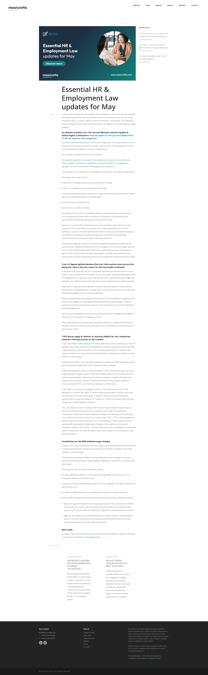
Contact (195, 5)
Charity (170, 5)
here (100, 154)
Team (147, 5)
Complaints (132, 658)
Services (136, 5)
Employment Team (92, 537)
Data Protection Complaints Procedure (149, 658)
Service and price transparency (151, 656)
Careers (158, 5)
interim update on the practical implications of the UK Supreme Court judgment (94, 163)
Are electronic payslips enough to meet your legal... (116, 563)
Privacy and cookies (134, 656)
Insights (182, 5)
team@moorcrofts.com (47, 633)
